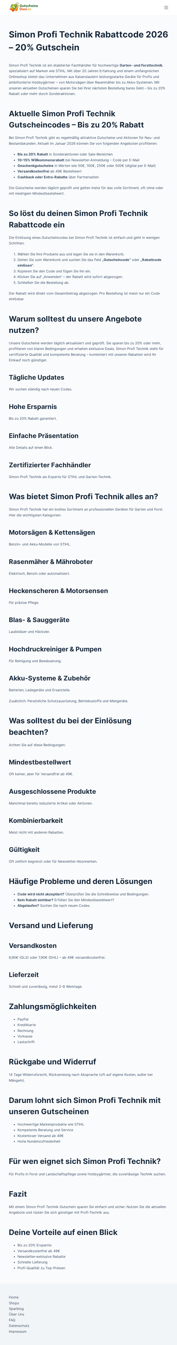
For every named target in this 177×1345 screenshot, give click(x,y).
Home (14, 1297)
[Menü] (166, 7)
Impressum (18, 1331)
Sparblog (16, 1308)
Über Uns (16, 1314)
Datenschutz (19, 1325)
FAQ (12, 1320)
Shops (14, 1303)
